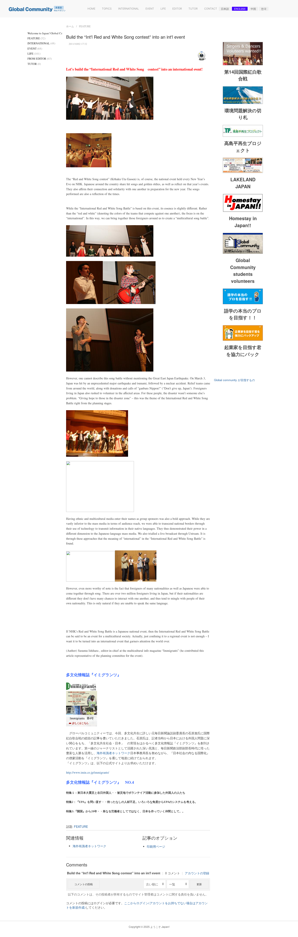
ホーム (70, 26)
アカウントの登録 (197, 873)
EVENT (34, 48)
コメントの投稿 (83, 884)
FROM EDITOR (39, 59)
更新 (199, 884)
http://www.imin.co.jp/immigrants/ (87, 772)
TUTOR (34, 64)
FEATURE (85, 26)
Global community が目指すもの (234, 380)
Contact (210, 8)
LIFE (33, 53)
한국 (263, 8)
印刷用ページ (156, 846)
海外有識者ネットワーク (113, 753)
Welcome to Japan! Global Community (44, 33)
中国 (253, 8)
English (239, 8)
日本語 (225, 8)
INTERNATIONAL (41, 43)
